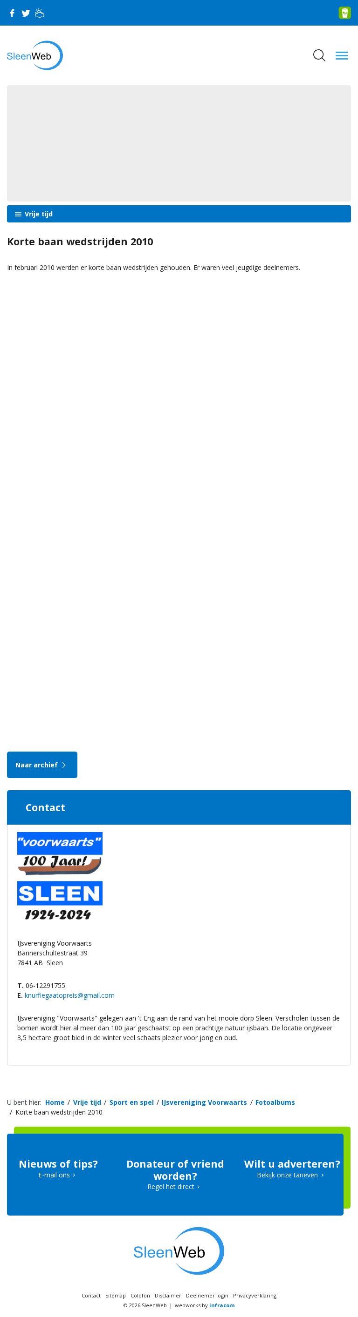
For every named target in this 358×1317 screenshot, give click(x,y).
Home (55, 1102)
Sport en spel (132, 1102)
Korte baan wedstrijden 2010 (59, 1112)
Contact (91, 1295)
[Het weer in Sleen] (39, 13)
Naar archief (37, 764)
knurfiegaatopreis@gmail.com (70, 995)
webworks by (204, 1305)
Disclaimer (168, 1295)
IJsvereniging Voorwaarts (204, 1102)
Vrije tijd (38, 213)
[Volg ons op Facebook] (11, 13)
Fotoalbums (275, 1102)
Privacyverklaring (254, 1295)
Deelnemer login (207, 1295)
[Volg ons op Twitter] (25, 13)
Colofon (140, 1295)
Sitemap (115, 1295)
